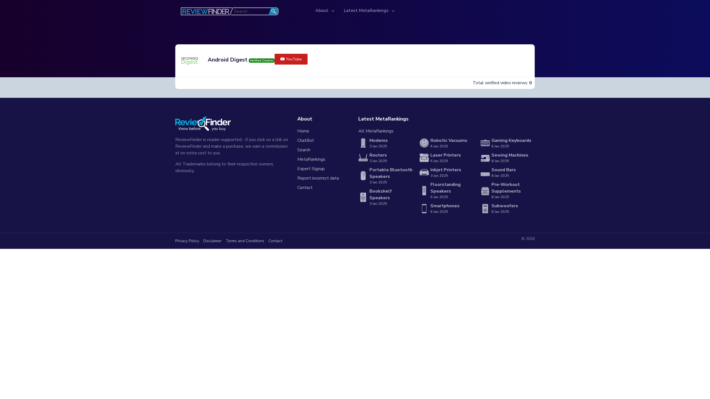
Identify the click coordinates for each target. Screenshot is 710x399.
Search (303, 150)
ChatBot (305, 140)
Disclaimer (212, 241)
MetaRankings (311, 159)
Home (303, 131)
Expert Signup (311, 169)
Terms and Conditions (245, 241)
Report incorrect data (318, 178)
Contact (305, 188)
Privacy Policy (187, 241)
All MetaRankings (376, 131)
